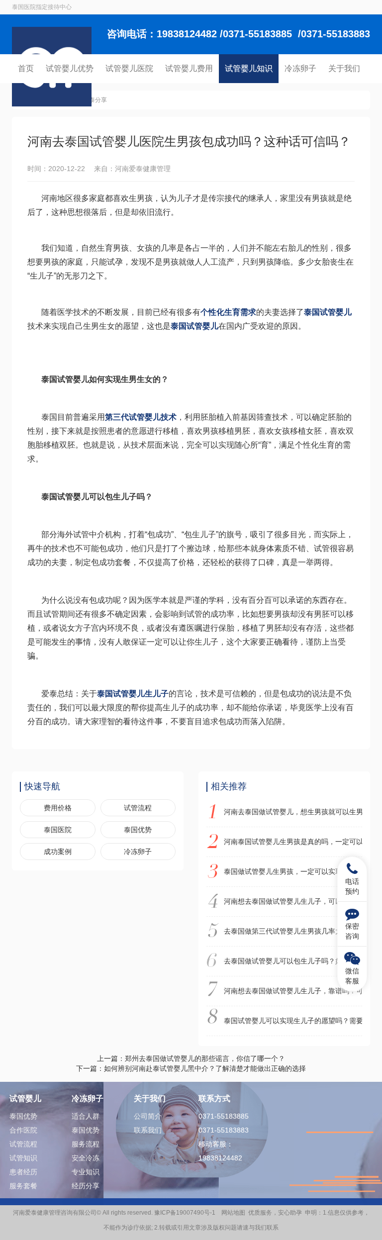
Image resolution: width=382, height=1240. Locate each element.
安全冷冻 (85, 1158)
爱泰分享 (95, 99)
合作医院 (23, 1130)
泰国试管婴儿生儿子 (133, 693)
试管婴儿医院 (129, 68)
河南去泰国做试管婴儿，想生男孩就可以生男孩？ (293, 812)
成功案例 (58, 852)
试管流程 (138, 808)
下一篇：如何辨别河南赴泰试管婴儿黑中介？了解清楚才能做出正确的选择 (191, 1068)
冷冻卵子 (300, 68)
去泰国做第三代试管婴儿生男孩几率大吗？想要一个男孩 (293, 931)
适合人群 (85, 1116)
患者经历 (23, 1172)
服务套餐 (23, 1186)
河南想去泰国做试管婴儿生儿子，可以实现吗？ (293, 901)
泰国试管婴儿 (328, 312)
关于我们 (344, 68)
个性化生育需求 (228, 312)
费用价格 (58, 808)
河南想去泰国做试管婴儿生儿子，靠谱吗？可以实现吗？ (293, 991)
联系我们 (148, 1130)
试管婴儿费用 (189, 68)
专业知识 (85, 1172)
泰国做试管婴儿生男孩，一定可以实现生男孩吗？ (293, 871)
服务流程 (85, 1144)
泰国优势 (138, 830)
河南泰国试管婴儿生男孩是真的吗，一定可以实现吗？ (293, 842)
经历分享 (85, 1186)
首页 (26, 68)
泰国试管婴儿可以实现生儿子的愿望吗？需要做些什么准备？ (293, 1021)
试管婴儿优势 (70, 68)
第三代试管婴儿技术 (141, 417)
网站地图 (233, 1212)
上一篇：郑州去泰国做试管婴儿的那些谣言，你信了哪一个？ (191, 1058)
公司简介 (148, 1116)
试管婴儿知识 (249, 68)
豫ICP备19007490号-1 (186, 1212)
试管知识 (23, 1158)
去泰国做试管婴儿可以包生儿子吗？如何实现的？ (293, 961)
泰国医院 (58, 830)
